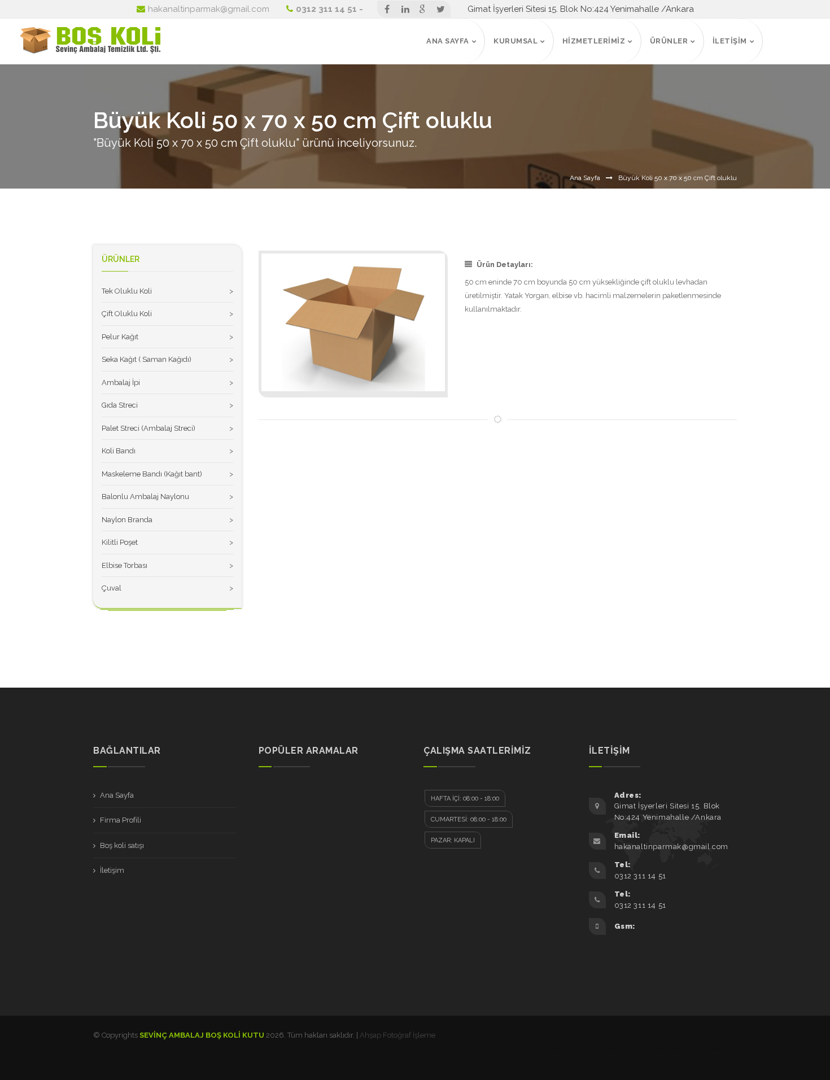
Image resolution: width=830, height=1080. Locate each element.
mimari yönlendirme (632, 1048)
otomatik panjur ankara (721, 1048)
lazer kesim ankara (691, 1048)
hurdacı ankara (590, 1048)
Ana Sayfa (585, 178)
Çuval (111, 588)
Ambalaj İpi (121, 382)
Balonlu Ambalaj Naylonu (145, 496)
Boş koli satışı (122, 845)
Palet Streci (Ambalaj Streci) (148, 428)
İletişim (112, 870)
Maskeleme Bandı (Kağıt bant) (152, 474)
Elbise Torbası (124, 565)
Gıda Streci (120, 405)
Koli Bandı (119, 451)
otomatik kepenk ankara (535, 1048)
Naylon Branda (127, 519)
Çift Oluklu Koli (127, 313)
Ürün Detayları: (505, 264)
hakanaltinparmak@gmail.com (208, 9)
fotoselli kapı (610, 1048)
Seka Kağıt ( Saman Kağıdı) (146, 359)
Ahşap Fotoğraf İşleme (397, 1035)
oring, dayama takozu (662, 1048)
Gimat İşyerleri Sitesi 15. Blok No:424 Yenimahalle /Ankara (581, 9)
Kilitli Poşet (120, 542)
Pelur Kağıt (120, 337)
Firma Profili (120, 820)
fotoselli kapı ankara (566, 1048)
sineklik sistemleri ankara (501, 1048)
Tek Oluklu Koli (127, 291)
